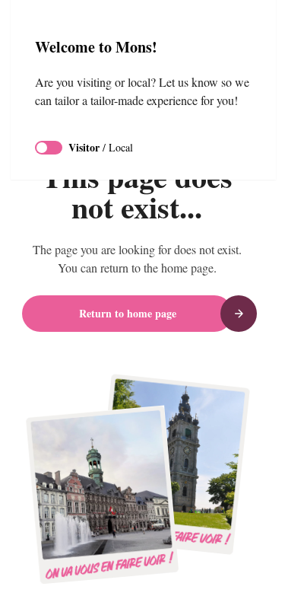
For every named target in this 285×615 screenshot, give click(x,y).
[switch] (48, 148)
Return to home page (127, 313)
